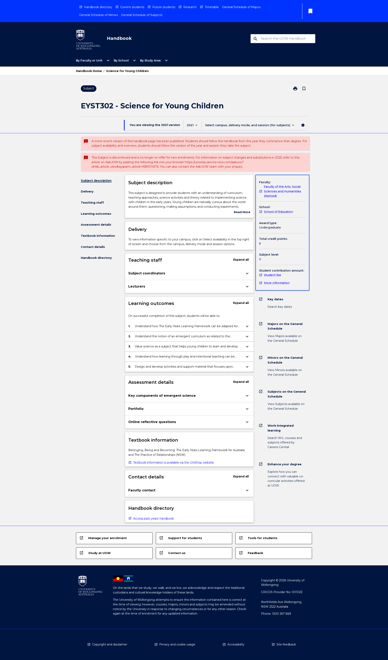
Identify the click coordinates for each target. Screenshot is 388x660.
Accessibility (235, 644)
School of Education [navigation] (278, 212)
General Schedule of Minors (98, 15)
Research (190, 7)
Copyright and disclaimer (109, 644)
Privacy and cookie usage (177, 644)
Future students (163, 7)
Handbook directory (98, 7)
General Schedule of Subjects (141, 15)
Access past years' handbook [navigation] (153, 518)
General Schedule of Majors (241, 7)
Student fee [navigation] (272, 275)
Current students (132, 7)
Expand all (241, 259)
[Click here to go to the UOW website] (88, 40)
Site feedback (286, 644)
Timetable (212, 7)
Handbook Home (89, 71)
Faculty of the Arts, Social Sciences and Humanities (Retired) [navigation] (282, 191)
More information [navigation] (277, 283)
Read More (242, 212)
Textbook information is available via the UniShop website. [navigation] (173, 462)
